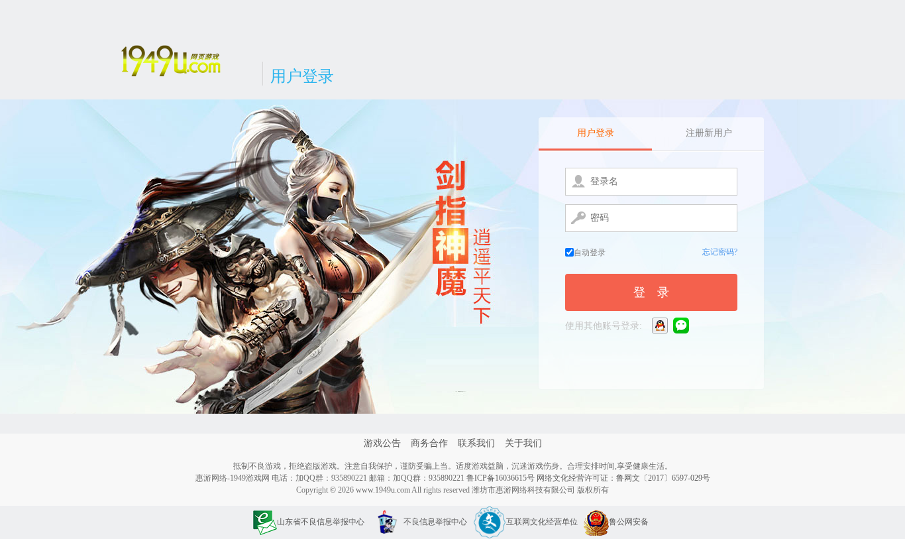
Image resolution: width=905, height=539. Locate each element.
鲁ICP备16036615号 (500, 478)
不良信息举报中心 (435, 521)
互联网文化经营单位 (542, 521)
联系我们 (476, 443)
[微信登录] (682, 325)
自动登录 (590, 252)
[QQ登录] (661, 325)
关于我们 (523, 443)
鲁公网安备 (629, 521)
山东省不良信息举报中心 (320, 521)
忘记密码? (719, 252)
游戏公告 (382, 443)
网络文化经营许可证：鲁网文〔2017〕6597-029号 (623, 478)
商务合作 (429, 443)
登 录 (651, 292)
